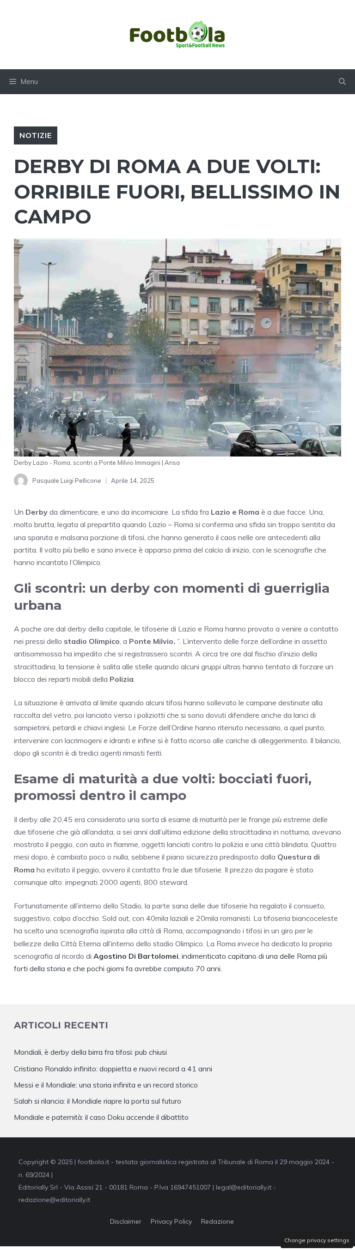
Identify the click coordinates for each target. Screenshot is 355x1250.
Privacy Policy (171, 1221)
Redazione (217, 1221)
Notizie (35, 135)
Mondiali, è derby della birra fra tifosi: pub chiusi (90, 1052)
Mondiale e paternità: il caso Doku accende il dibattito (102, 1117)
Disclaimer (125, 1221)
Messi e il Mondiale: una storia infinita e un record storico (106, 1084)
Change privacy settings (316, 1240)
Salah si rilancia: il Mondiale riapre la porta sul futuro (97, 1101)
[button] (342, 81)
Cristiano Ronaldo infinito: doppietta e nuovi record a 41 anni (113, 1068)
